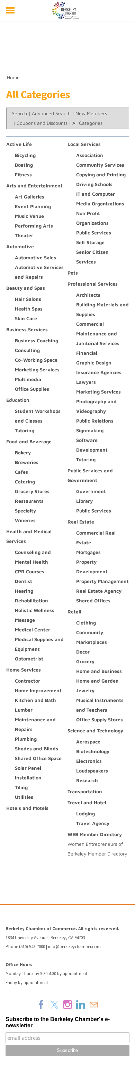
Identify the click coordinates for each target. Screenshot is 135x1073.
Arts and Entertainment (34, 185)
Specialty (25, 511)
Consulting (27, 350)
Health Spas (29, 309)
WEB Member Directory (95, 834)
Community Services (100, 165)
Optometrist (29, 659)
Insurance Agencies (99, 372)
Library (84, 501)
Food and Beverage (29, 441)
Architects (88, 295)
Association (89, 155)
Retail (74, 611)
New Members (91, 113)
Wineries (25, 520)
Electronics (89, 761)
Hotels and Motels (27, 808)
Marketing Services (37, 369)
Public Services (93, 232)
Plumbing (26, 739)
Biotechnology (92, 751)
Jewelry (85, 690)
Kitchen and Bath (35, 700)
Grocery (85, 661)
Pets (73, 273)
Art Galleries (29, 197)
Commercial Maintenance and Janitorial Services (97, 333)
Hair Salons (28, 299)
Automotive (20, 246)
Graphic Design (93, 363)
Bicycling (25, 155)
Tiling (21, 787)
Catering (25, 481)
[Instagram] (67, 1004)
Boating (24, 165)
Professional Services (93, 284)
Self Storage (90, 242)
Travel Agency (92, 823)
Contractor (27, 681)
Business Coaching (36, 340)
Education (17, 400)
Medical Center (32, 629)
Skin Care (26, 318)
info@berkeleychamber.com (74, 947)
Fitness (23, 174)
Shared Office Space (38, 758)
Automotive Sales (35, 257)
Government (91, 491)
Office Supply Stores (99, 719)
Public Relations (95, 421)
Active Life (19, 144)
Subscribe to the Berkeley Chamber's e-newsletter (58, 1022)
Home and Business (99, 671)
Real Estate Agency (99, 591)
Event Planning (33, 206)
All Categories (87, 123)
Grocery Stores (32, 491)
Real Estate (81, 522)
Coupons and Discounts (42, 123)
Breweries (26, 462)
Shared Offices (93, 600)
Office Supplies (32, 389)
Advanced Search (51, 113)
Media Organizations (100, 203)
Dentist (23, 581)
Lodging (85, 813)
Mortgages (88, 552)
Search (19, 113)
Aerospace (88, 741)
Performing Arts (34, 226)
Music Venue (29, 216)
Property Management (102, 581)
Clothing (86, 623)
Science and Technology (95, 730)
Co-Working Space (36, 360)
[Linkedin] (80, 1004)
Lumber (24, 710)
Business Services (27, 329)
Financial (86, 353)
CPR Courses (29, 571)
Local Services (84, 144)
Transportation (85, 791)
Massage (25, 620)
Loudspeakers (92, 771)
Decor (83, 652)
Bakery (23, 452)
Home (13, 77)
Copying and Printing (101, 174)
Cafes (21, 472)
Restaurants (29, 501)
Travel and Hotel (87, 802)
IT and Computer (95, 194)
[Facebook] (41, 1004)
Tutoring (24, 430)
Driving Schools (94, 184)
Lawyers (86, 382)
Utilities (24, 797)
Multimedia (28, 379)
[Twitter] (54, 1004)
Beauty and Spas (25, 288)
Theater (24, 235)
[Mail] (93, 1004)
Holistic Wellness (34, 610)
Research (87, 780)
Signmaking (90, 430)
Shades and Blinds (36, 748)
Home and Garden (97, 681)
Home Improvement (38, 690)
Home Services (23, 670)
